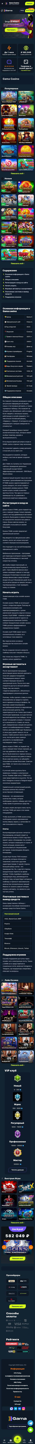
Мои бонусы (11, 1442)
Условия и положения (17, 1379)
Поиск (24, 1442)
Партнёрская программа (17, 1426)
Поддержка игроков (13, 297)
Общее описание (12, 279)
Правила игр (17, 1391)
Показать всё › (17, 173)
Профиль (30, 1442)
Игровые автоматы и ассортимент (18, 289)
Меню (4, 1442)
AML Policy (17, 1382)
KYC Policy (17, 1373)
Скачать (29, 3)
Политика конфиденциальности (17, 1388)
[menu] (2, 10)
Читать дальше (17, 1170)
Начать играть (10, 286)
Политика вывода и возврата (17, 1385)
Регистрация (30, 10)
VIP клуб (18, 1404)
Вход (22, 10)
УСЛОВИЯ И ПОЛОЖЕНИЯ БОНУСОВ (17, 1376)
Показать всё (17, 1258)
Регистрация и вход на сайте (16, 283)
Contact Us (17, 1401)
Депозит (17, 1440)
